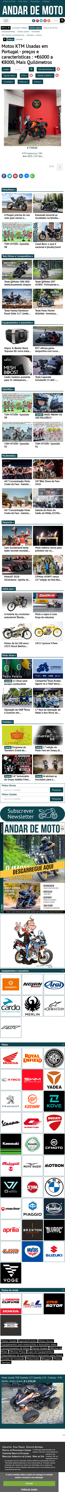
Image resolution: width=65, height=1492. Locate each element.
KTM (23, 75)
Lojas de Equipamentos (40, 1351)
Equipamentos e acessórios (17, 322)
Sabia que (7, 588)
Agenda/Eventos (28, 1340)
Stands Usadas (40, 1348)
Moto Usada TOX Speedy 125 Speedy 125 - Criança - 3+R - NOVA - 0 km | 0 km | (32, 1379)
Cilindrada (7, 82)
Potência (23, 82)
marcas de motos (50, 27)
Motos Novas (46, 1340)
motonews (35, 31)
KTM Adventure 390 (32, 153)
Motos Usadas (9, 1340)
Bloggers (46, 1358)
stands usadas (23, 31)
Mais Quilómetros (45, 69)
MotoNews (8, 189)
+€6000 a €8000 (44, 75)
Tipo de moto (8, 75)
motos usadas (35, 27)
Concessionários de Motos (16, 1348)
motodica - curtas (34, 35)
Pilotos (57, 1358)
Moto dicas (8, 655)
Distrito (37, 82)
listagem (19, 39)
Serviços (6, 1362)
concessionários (8, 31)
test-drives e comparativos (13, 35)
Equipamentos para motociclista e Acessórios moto (29, 1344)
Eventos (6, 721)
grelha (11, 39)
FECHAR (29, 1483)
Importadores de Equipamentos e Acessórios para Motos (32, 1355)
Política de (29, 1489)
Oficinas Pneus (18, 1351)
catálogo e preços (19, 27)
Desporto (7, 522)
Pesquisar (56, 789)
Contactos (7, 1447)
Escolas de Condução (13, 1358)
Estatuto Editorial (34, 1447)
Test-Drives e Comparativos (17, 256)
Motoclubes (33, 1358)
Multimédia (8, 455)
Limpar (6, 69)
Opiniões (7, 389)
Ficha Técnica (19, 1447)
